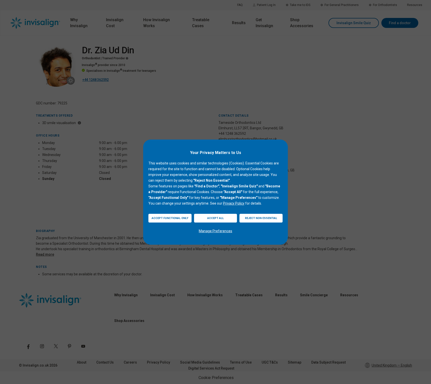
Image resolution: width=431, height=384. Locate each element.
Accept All (215, 218)
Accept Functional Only (170, 218)
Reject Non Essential (261, 218)
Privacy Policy (233, 203)
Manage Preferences (215, 231)
